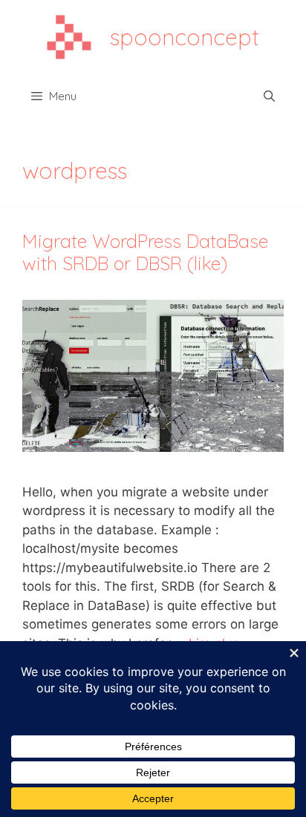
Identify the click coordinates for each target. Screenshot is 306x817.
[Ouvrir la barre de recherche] (269, 96)
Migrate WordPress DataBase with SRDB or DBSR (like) (145, 252)
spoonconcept (184, 37)
